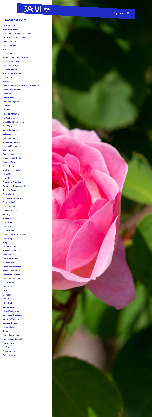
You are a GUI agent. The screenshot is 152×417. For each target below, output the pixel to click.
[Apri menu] (128, 13)
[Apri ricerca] (121, 13)
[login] (115, 13)
